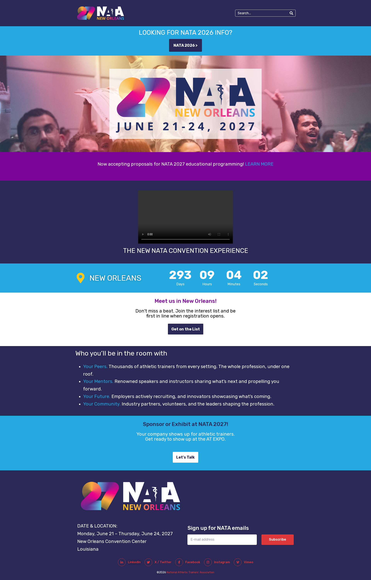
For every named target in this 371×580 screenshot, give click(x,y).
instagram (222, 562)
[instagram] (208, 562)
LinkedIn (134, 562)
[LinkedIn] (122, 562)
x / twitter (163, 562)
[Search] (291, 13)
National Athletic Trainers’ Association (190, 572)
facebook (192, 562)
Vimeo (248, 562)
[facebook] (179, 562)
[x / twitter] (148, 562)
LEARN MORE (259, 164)
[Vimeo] (238, 562)
